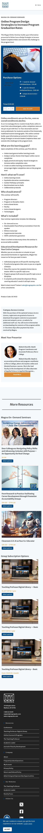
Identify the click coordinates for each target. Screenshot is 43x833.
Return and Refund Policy (12, 772)
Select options (7, 461)
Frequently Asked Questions (13, 761)
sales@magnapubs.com (30, 285)
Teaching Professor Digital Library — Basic (20, 587)
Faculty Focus (8, 794)
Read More (17, 374)
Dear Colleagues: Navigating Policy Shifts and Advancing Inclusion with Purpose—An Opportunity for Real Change (19, 451)
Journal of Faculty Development (15, 747)
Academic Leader (9, 743)
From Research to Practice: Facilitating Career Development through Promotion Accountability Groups (19, 496)
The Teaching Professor (12, 739)
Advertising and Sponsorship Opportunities (19, 776)
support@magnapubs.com (12, 714)
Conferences (8, 727)
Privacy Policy (8, 768)
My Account (8, 764)
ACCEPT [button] (7, 829)
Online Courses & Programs (13, 735)
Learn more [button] (28, 824)
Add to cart (27, 109)
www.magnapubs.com (11, 716)
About (6, 757)
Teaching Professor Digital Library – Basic (19, 669)
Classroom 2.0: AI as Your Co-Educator (18, 541)
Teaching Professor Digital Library (15, 731)
